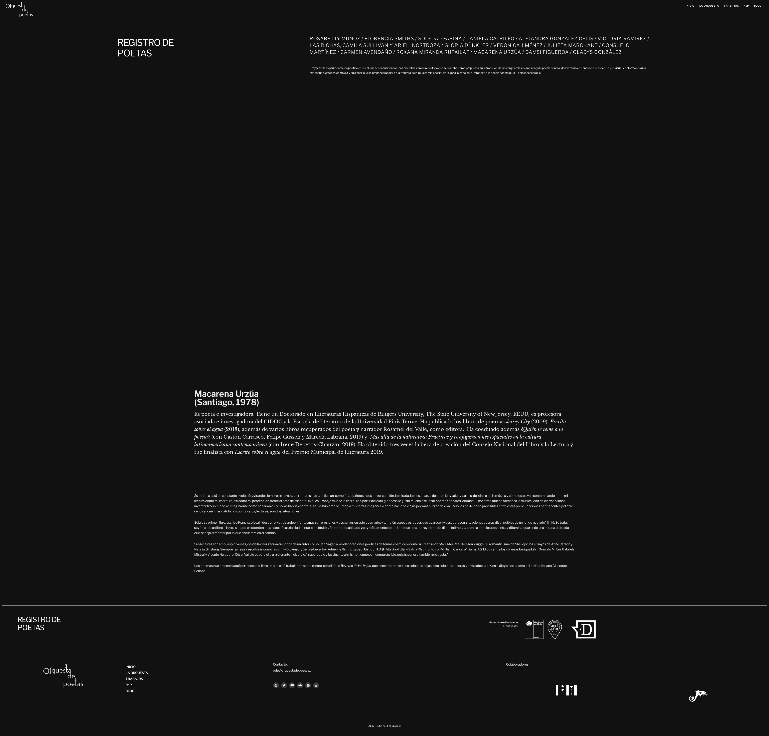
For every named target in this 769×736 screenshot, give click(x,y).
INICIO (690, 5)
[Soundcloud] (300, 685)
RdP (746, 5)
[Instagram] (316, 685)
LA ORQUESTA (709, 5)
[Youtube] (292, 685)
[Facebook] (276, 685)
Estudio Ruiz (394, 725)
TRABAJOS (731, 5)
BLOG (758, 5)
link (550, 522)
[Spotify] (308, 685)
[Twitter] (284, 685)
